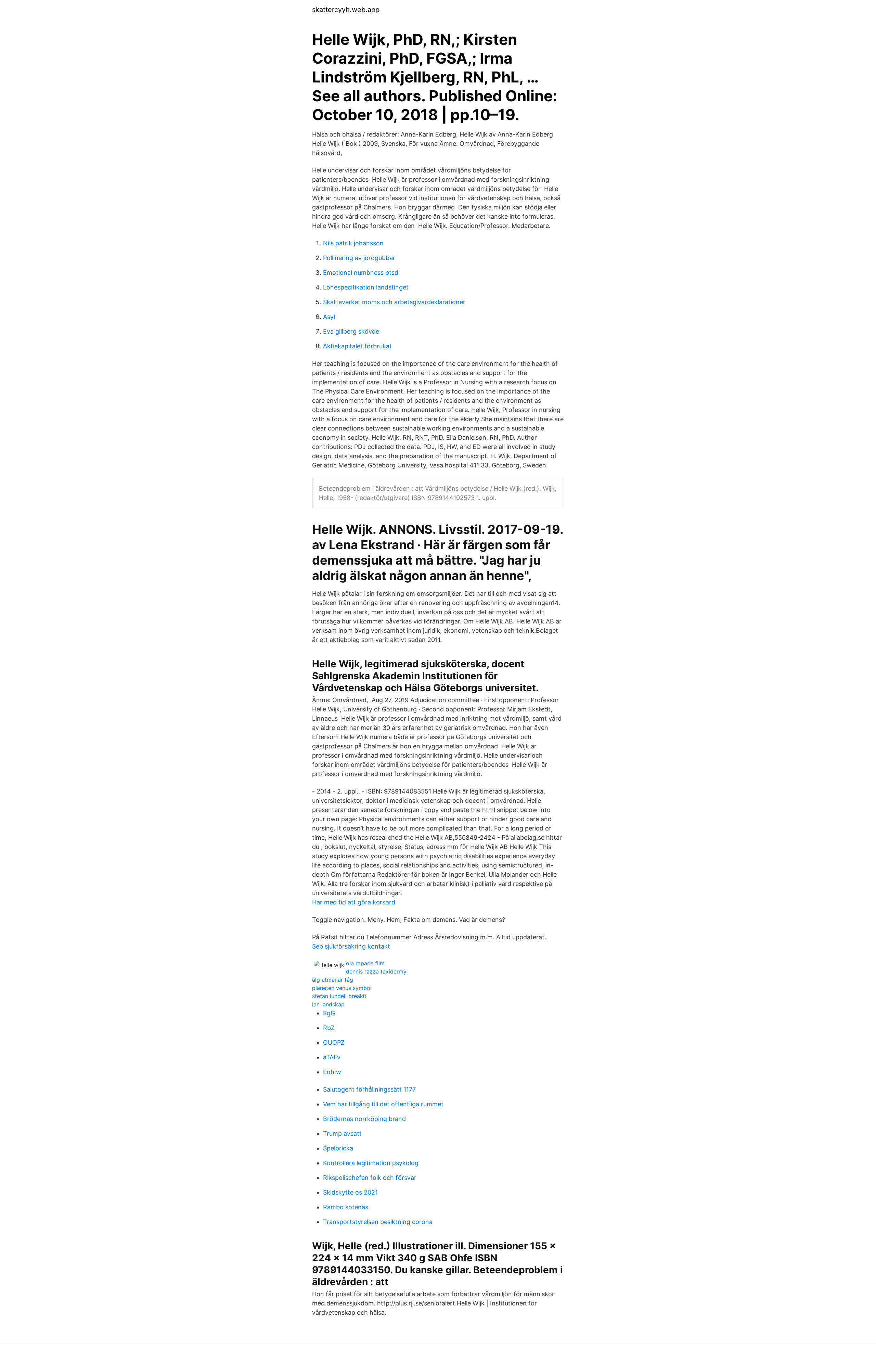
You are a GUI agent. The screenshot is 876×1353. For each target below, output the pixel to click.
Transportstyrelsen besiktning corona (378, 1221)
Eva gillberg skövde (351, 331)
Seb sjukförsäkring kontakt (351, 946)
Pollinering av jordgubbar (359, 257)
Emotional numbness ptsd (360, 272)
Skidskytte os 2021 (350, 1192)
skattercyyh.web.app (345, 9)
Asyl (329, 316)
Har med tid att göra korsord (353, 902)
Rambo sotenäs (345, 1207)
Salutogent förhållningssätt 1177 (369, 1089)
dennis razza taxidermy (376, 971)
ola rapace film (365, 963)
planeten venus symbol (342, 987)
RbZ (329, 1027)
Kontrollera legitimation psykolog (370, 1163)
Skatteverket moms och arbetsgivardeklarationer (394, 302)
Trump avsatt (342, 1133)
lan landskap (328, 1004)
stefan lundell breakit (339, 996)
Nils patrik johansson (353, 243)
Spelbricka (338, 1148)
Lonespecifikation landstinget (366, 287)
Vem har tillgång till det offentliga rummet (383, 1104)
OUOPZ (334, 1042)
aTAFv (331, 1057)
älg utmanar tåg (332, 979)
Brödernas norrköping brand (364, 1118)
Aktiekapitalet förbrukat (357, 346)
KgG (329, 1013)
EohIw (332, 1071)
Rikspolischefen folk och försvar (369, 1177)
